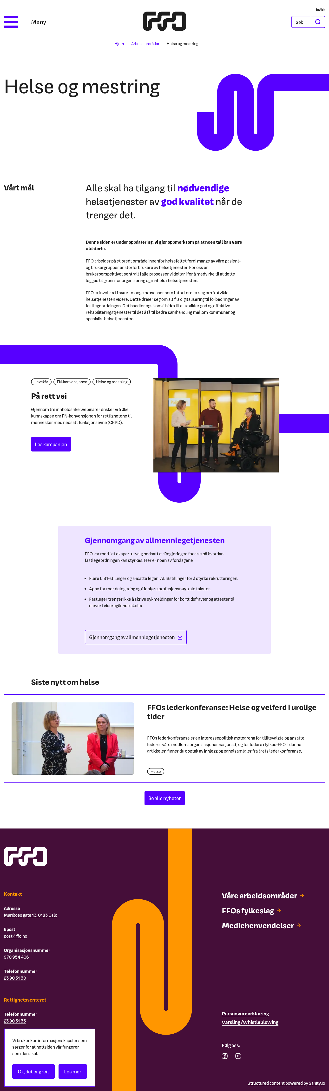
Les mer (72, 1071)
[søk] (318, 21)
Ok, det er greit (33, 1071)
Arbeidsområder (145, 43)
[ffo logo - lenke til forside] (164, 22)
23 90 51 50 (15, 978)
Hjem (119, 43)
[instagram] (238, 1057)
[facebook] (225, 1057)
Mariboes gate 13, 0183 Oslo (30, 915)
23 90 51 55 (15, 1021)
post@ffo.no (15, 936)
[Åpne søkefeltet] (301, 21)
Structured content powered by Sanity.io (286, 1083)
